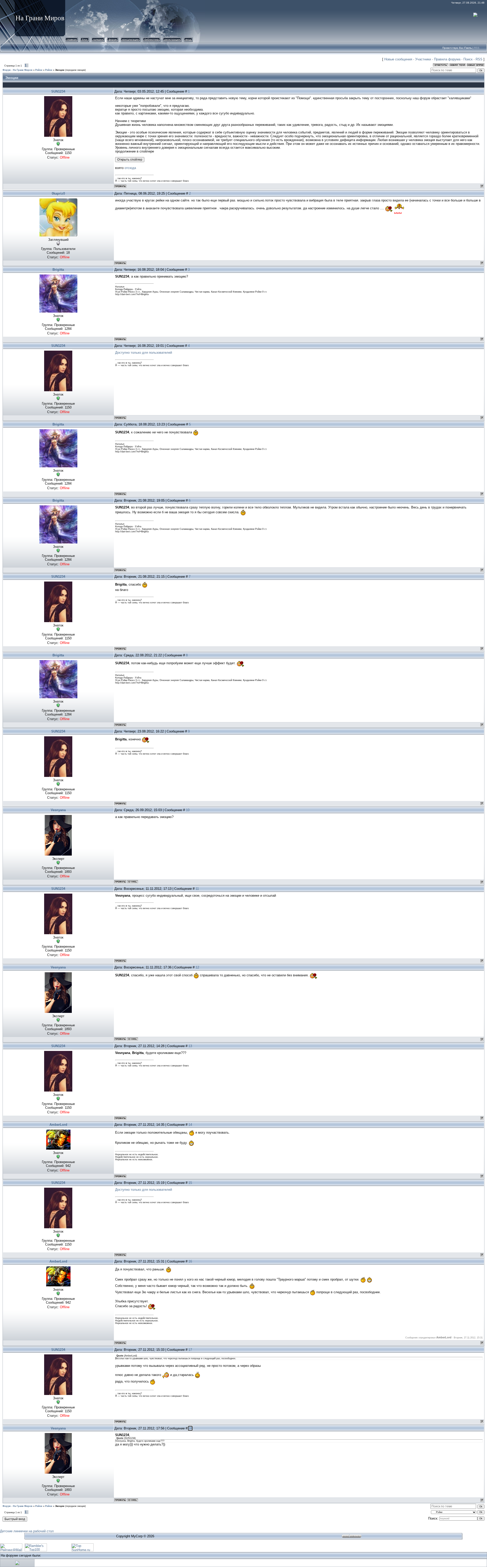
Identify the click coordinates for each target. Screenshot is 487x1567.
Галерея (98, 39)
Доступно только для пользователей (143, 352)
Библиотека (151, 39)
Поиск (468, 59)
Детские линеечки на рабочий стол (27, 1531)
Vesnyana (58, 810)
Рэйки (38, 70)
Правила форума (447, 59)
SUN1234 (58, 91)
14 (190, 1125)
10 (187, 810)
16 (190, 1261)
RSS (476, 47)
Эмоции (59, 70)
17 (190, 1350)
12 (197, 967)
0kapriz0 (58, 193)
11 (197, 889)
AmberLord (58, 1125)
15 (190, 1183)
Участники (423, 59)
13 (190, 1046)
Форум (113, 39)
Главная (71, 39)
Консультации (130, 39)
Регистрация (172, 39)
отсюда (130, 168)
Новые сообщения (398, 59)
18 (190, 1428)
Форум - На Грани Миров (17, 70)
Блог (85, 39)
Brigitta (58, 269)
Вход (188, 39)
